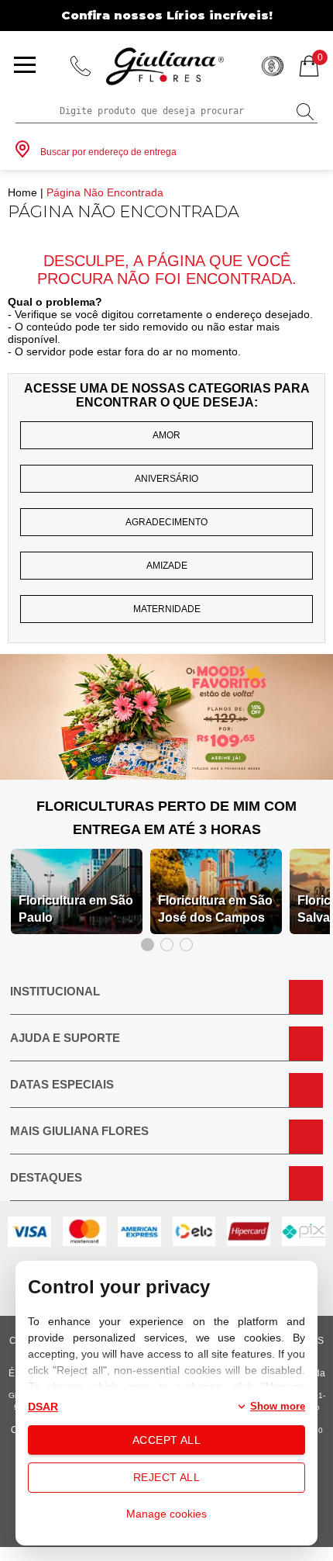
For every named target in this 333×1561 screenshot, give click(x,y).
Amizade (166, 565)
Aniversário (166, 478)
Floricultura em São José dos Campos (215, 909)
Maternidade (167, 609)
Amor (166, 435)
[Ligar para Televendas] (80, 66)
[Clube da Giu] (166, 775)
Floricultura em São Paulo (76, 909)
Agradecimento (166, 522)
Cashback (272, 66)
